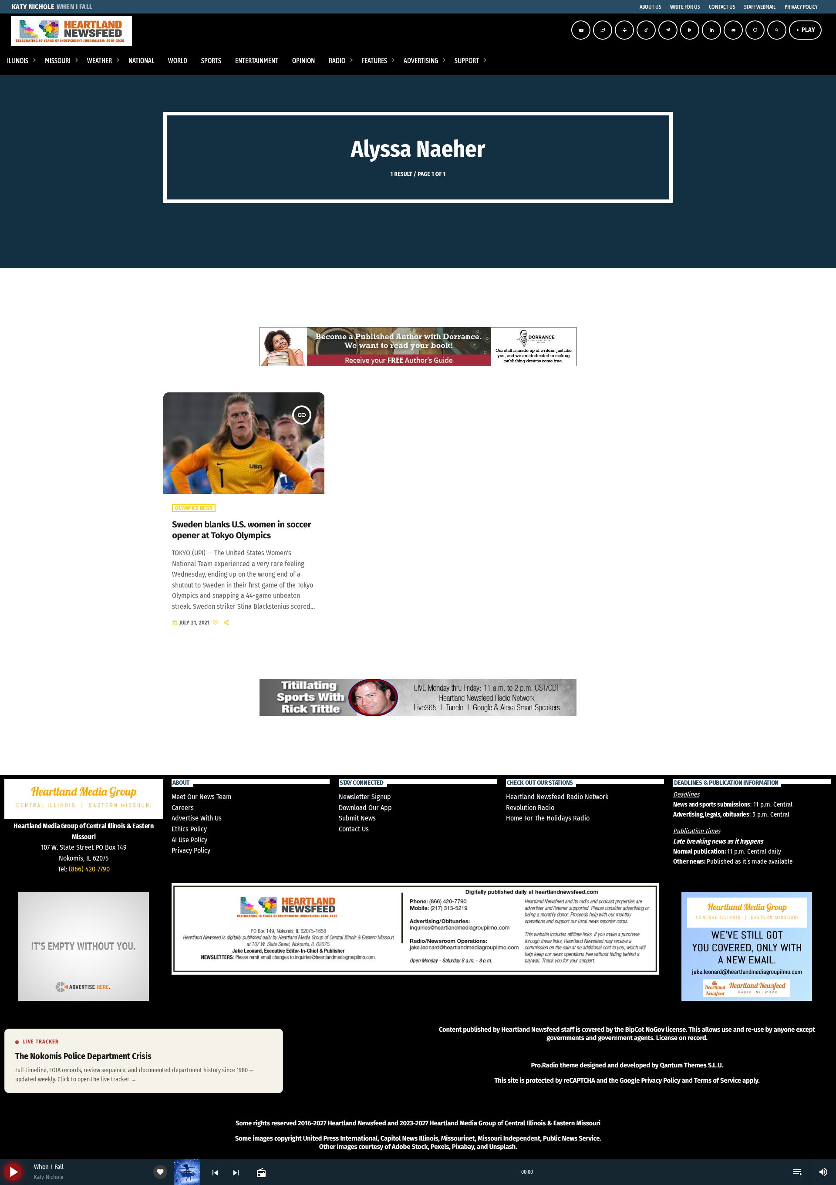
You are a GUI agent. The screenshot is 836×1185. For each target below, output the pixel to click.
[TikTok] (646, 30)
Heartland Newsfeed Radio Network (557, 797)
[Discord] (733, 30)
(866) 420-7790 (89, 869)
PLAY (805, 30)
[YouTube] (580, 30)
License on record (681, 1038)
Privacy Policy (191, 850)
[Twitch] (602, 30)
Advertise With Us (197, 818)
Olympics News (193, 508)
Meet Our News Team (201, 797)
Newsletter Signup (365, 797)
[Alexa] (755, 30)
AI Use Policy (189, 840)
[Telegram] (668, 30)
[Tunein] (624, 30)
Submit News (357, 818)
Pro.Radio (544, 1065)
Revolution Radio (530, 808)
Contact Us (354, 829)
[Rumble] (689, 30)
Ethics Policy (189, 829)
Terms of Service (717, 1080)
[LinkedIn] (711, 30)
